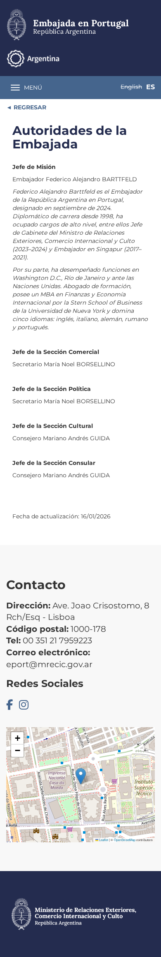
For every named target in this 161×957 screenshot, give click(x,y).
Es (150, 87)
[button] (81, 776)
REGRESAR (29, 107)
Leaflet (103, 839)
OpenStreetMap (124, 839)
